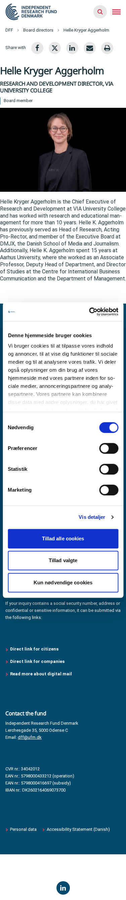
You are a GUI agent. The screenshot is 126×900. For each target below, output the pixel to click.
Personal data (23, 829)
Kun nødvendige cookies (63, 582)
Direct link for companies (37, 661)
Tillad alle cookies (63, 538)
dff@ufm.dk (30, 737)
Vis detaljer (92, 517)
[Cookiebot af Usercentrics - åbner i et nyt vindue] (89, 311)
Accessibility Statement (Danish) (78, 829)
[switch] (108, 448)
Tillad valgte (63, 560)
